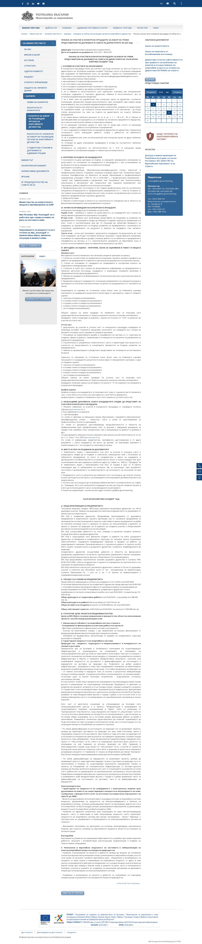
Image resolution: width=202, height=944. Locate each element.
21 (169, 112)
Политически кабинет (33, 165)
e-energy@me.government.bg (160, 181)
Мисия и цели (32, 54)
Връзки (25, 176)
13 (164, 108)
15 (174, 108)
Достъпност (27, 932)
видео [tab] (42, 256)
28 (169, 117)
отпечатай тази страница (128, 883)
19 (159, 112)
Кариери (67, 34)
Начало (24, 34)
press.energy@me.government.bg (162, 193)
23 (180, 112)
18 (153, 112)
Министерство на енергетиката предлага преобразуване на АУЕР (36, 203)
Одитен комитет (33, 71)
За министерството (53, 34)
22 (174, 112)
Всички (150, 79)
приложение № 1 (77, 409)
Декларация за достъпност (50, 932)
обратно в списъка (72, 893)
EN (161, 3)
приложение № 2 (92, 437)
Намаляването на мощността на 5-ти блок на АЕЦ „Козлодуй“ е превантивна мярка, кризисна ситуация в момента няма (37, 234)
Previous (23, 270)
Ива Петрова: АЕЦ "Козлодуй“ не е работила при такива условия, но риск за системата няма (36, 217)
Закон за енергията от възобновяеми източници (158, 52)
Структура (30, 65)
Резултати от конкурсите (34, 109)
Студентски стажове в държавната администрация (39, 150)
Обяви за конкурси (37, 102)
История (29, 60)
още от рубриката (30, 245)
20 (164, 112)
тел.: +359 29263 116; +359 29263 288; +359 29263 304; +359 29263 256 (163, 189)
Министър (27, 160)
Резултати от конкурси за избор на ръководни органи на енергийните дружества (40, 138)
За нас (27, 49)
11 (153, 108)
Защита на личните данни (35, 89)
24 (148, 117)
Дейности (51, 27)
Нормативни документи (35, 171)
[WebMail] (167, 3)
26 (159, 117)
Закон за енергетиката (157, 46)
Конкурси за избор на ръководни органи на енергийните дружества (102, 34)
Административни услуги (92, 27)
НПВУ (156, 27)
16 (180, 108)
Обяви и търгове (122, 27)
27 (164, 117)
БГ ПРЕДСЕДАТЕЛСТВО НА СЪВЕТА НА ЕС (34, 183)
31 (148, 121)
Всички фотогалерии (38, 299)
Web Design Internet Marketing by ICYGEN (164, 941)
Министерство (31, 27)
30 (180, 117)
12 (159, 108)
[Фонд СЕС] (162, 136)
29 (174, 117)
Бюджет (29, 76)
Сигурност (72, 932)
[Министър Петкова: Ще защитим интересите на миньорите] (38, 273)
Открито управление (36, 82)
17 (148, 112)
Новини (66, 27)
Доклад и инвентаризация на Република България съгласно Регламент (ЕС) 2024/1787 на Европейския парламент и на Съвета (161, 160)
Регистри (142, 27)
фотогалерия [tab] (27, 256)
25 (153, 117)
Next (53, 270)
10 (148, 108)
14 (169, 108)
